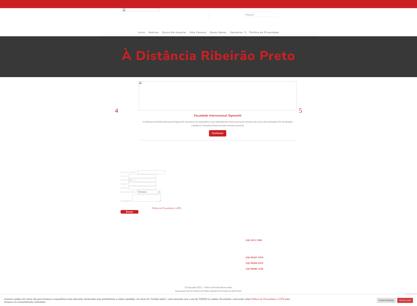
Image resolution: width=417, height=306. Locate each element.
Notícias (154, 32)
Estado (125, 187)
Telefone (125, 180)
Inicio (141, 32)
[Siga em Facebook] (311, 3)
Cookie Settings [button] (386, 300)
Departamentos (129, 191)
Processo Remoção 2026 (33, 4)
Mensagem (126, 200)
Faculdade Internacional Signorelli (217, 115)
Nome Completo (129, 172)
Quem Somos (218, 32)
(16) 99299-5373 (254, 263)
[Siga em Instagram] (318, 3)
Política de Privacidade (264, 32)
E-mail (124, 176)
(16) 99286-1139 (254, 268)
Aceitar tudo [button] (405, 300)
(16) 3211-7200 (254, 240)
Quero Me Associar (174, 32)
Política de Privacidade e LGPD (267, 299)
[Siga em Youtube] (325, 3)
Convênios (236, 32)
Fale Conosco (198, 32)
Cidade (125, 184)
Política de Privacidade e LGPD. (167, 208)
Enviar (129, 211)
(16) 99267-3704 (254, 257)
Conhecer (217, 133)
